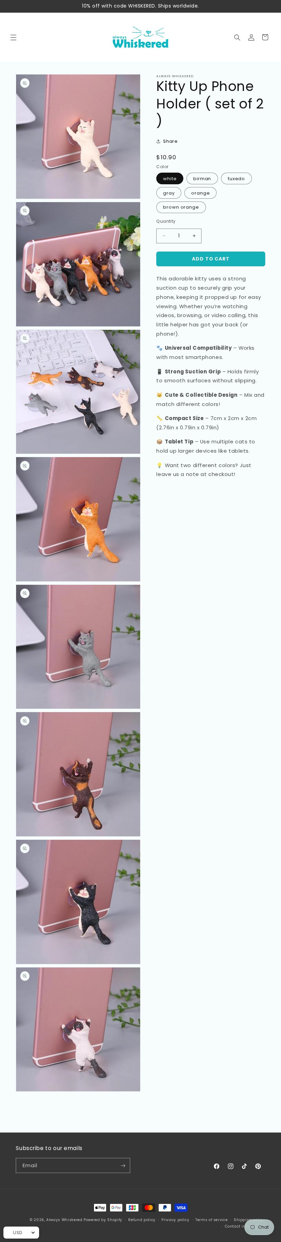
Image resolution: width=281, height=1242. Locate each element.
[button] (14, 37)
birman (202, 178)
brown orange (181, 207)
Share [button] (170, 141)
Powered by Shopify (103, 1219)
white (170, 178)
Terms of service (211, 1219)
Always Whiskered (65, 1219)
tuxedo (236, 178)
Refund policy (141, 1219)
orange (200, 193)
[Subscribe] (123, 1165)
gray (169, 193)
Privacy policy (175, 1219)
